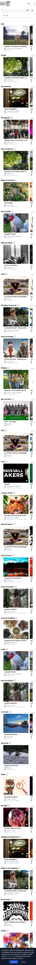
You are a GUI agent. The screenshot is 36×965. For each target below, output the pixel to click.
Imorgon (3, 55)
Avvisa (23, 962)
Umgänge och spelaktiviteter (10, 837)
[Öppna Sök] (32, 10)
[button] (34, 3)
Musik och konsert (7, 524)
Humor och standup (7, 336)
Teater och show (6, 555)
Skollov (3, 774)
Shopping (4, 368)
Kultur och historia (7, 149)
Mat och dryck (5, 899)
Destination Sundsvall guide (5, 3)
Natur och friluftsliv (7, 680)
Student (3, 931)
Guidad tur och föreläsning (9, 868)
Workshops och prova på (8, 305)
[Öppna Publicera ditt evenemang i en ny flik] (29, 3)
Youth (3, 461)
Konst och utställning (7, 618)
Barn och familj (5, 211)
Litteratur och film (7, 493)
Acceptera (14, 962)
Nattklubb (4, 805)
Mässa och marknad (7, 180)
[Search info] (27, 10)
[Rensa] (25, 10)
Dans (2, 430)
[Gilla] (26, 43)
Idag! (2, 24)
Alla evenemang (6, 86)
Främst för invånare (7, 587)
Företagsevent (5, 118)
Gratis (3, 274)
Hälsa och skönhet (6, 243)
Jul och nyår (5, 712)
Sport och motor (6, 399)
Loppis (3, 649)
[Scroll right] (34, 38)
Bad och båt (4, 743)
